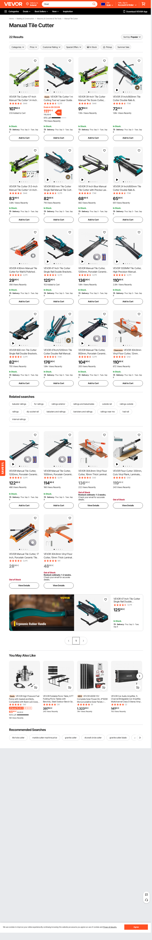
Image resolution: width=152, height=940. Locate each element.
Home (11, 19)
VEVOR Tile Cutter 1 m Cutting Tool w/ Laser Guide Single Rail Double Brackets (58, 100)
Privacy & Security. (110, 927)
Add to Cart (24, 138)
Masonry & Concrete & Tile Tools (49, 19)
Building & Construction (25, 19)
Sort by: (126, 37)
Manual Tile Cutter (71, 19)
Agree (136, 927)
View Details (93, 505)
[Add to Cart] (35, 687)
